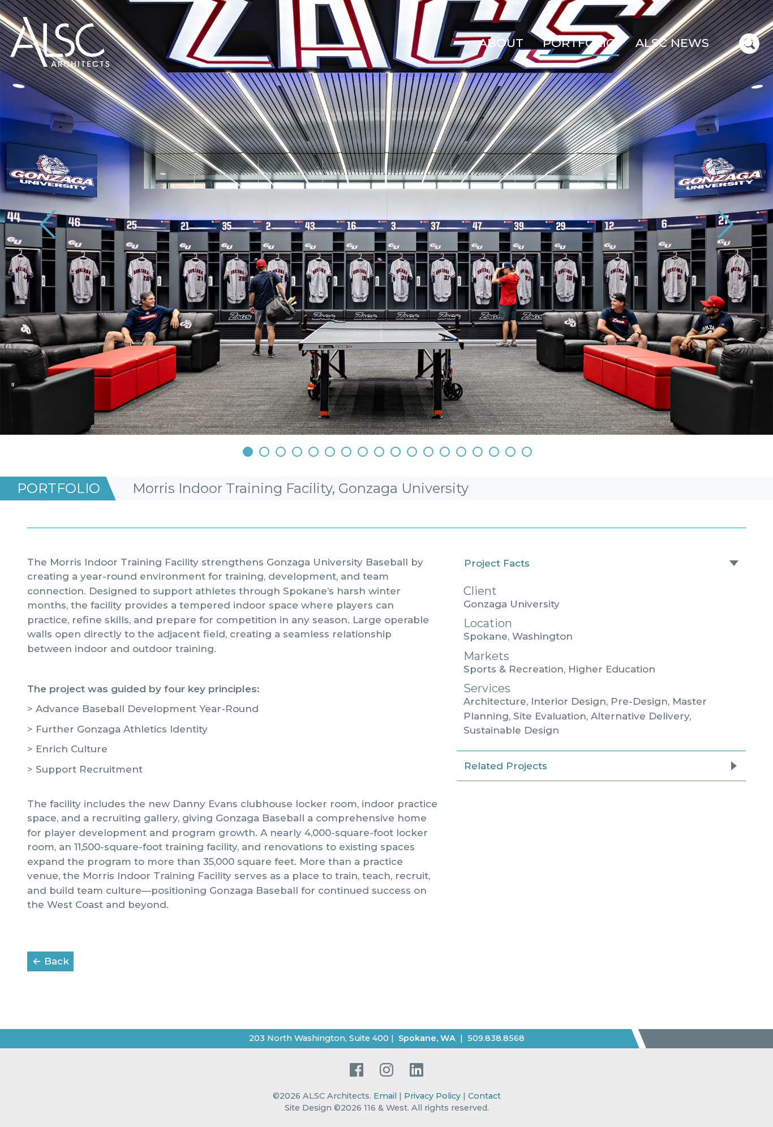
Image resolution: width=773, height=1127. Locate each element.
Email (385, 1096)
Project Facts (497, 563)
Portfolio (579, 43)
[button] (49, 224)
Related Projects (505, 766)
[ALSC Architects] (59, 40)
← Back (53, 961)
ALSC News (672, 43)
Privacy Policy (432, 1096)
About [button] (501, 43)
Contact (484, 1096)
